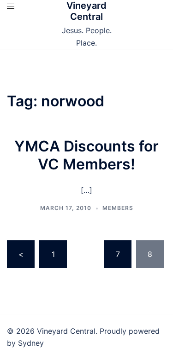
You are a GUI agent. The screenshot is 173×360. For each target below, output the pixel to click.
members (117, 207)
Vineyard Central (86, 11)
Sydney (31, 343)
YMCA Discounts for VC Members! (86, 155)
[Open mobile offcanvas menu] (10, 6)
